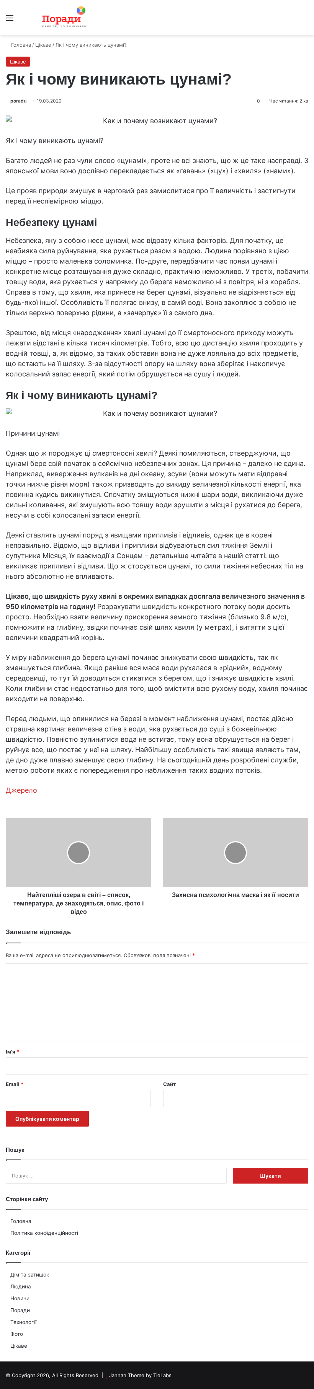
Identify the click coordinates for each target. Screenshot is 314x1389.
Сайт (169, 1084)
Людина (20, 1286)
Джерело (21, 790)
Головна (20, 1221)
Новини (19, 1298)
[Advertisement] (157, 92)
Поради (20, 1310)
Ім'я (12, 1052)
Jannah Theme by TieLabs (140, 1375)
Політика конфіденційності (44, 1233)
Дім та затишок (29, 1275)
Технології (23, 1322)
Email (14, 1084)
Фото (16, 1334)
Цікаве (18, 1346)
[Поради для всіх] (63, 17)
